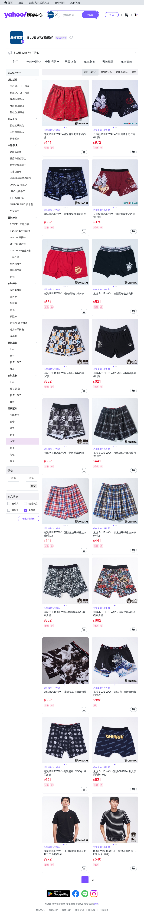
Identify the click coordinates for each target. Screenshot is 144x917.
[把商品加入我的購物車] (84, 152)
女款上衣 (89, 61)
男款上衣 (70, 61)
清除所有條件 (28, 518)
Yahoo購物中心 (23, 15)
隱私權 (91, 910)
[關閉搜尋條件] (56, 15)
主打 (15, 61)
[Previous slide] (44, 103)
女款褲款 (126, 61)
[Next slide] (86, 103)
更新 (96, 903)
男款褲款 (107, 61)
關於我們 (53, 910)
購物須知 (66, 910)
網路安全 (79, 910)
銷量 (134, 72)
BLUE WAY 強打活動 (27, 53)
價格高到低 (121, 72)
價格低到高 (106, 72)
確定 (33, 486)
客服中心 (40, 910)
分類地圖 (103, 910)
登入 (111, 14)
